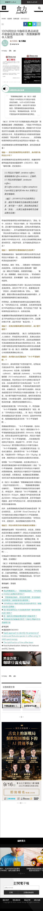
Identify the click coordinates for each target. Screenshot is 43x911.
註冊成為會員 (29, 892)
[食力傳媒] (5, 43)
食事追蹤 (16, 19)
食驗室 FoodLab (10, 2)
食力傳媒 (22, 41)
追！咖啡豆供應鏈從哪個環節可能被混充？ (20, 616)
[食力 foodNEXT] (21, 10)
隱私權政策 (16, 900)
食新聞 (9, 19)
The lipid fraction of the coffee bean (18, 642)
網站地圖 (37, 900)
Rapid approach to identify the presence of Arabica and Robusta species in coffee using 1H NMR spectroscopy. (21, 636)
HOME (4, 19)
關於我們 (6, 900)
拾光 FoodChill (32, 2)
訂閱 (11, 892)
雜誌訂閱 (27, 900)
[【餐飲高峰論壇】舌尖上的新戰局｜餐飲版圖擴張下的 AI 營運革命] (21, 761)
